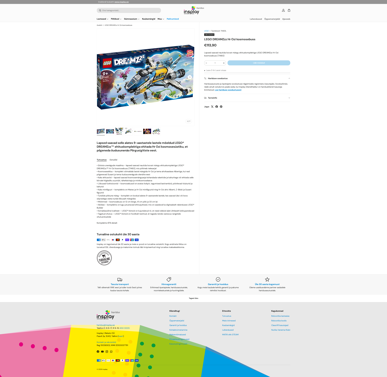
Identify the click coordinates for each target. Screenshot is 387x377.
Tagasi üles (193, 298)
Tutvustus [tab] (102, 159)
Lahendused (256, 19)
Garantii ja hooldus (178, 325)
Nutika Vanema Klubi (280, 330)
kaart (120, 336)
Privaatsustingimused (179, 339)
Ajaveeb (286, 19)
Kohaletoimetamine (178, 330)
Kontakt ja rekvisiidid (106, 342)
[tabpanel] (145, 194)
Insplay (104, 369)
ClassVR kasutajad (279, 325)
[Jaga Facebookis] (216, 106)
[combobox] (129, 10)
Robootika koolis (279, 320)
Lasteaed (101, 19)
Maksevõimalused (177, 334)
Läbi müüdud (259, 63)
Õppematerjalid (272, 19)
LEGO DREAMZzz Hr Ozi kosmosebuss (118, 25)
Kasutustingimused (178, 344)
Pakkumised (173, 19)
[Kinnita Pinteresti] (221, 106)
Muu (160, 19)
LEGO (206, 31)
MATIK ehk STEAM (230, 334)
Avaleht (99, 25)
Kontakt (173, 316)
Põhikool (115, 19)
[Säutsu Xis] (212, 106)
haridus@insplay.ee (106, 325)
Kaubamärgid (148, 19)
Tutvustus (226, 316)
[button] (289, 10)
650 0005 (125, 328)
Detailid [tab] (113, 159)
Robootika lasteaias (280, 316)
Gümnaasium (130, 19)
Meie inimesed (229, 320)
